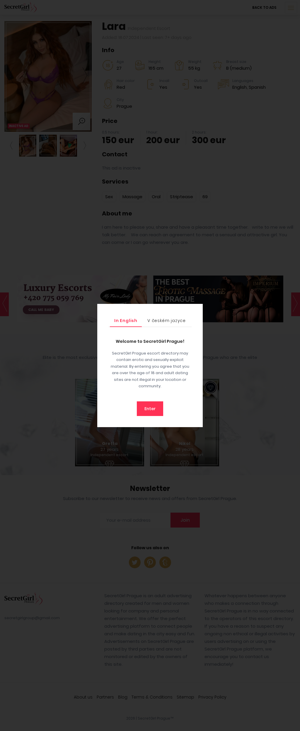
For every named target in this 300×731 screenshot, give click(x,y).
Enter (150, 409)
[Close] (197, 310)
